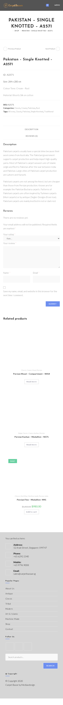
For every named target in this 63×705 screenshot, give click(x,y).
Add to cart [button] (31, 512)
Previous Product (14, 49)
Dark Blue (24, 496)
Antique (9, 593)
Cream (24, 108)
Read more (32, 382)
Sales (46, 496)
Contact (9, 629)
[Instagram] (28, 646)
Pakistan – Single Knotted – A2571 (37, 31)
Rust (38, 108)
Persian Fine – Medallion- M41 (31, 499)
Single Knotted (37, 111)
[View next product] (58, 49)
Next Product (50, 49)
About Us (10, 588)
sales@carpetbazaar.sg (24, 573)
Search (50, 666)
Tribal (8, 603)
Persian (39, 370)
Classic (17, 108)
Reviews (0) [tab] (32, 136)
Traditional (48, 111)
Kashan (36, 433)
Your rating (9, 234)
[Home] (11, 31)
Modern (9, 609)
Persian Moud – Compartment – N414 (31, 374)
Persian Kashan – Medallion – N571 (31, 437)
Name (6, 272)
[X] (10, 646)
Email (36, 272)
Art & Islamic (11, 614)
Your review (9, 243)
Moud (34, 370)
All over (11, 111)
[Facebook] (19, 646)
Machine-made (33, 496)
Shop (7, 624)
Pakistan (31, 108)
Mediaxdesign (28, 685)
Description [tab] (31, 129)
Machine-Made (12, 619)
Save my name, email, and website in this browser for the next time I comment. (30, 293)
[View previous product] (5, 49)
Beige (20, 433)
